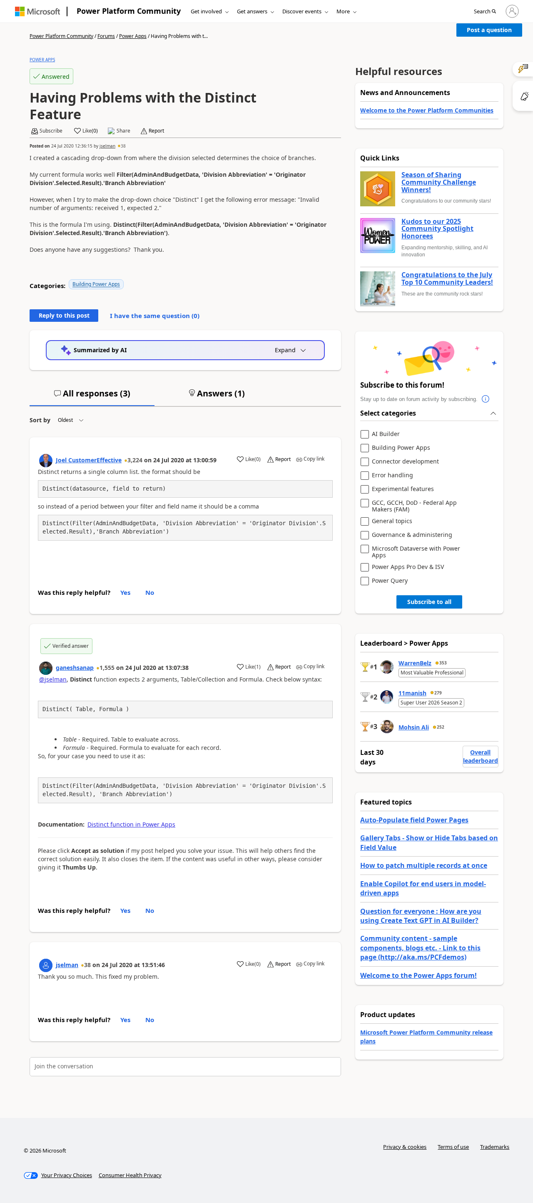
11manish (412, 693)
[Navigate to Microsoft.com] (37, 11)
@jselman (53, 679)
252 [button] (440, 727)
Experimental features (403, 489)
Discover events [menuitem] (301, 11)
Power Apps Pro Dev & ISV (408, 567)
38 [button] (123, 146)
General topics (392, 521)
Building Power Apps (96, 284)
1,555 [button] (107, 668)
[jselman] (45, 965)
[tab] (92, 397)
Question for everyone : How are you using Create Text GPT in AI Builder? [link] (420, 916)
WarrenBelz (415, 663)
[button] (485, 11)
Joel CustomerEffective (89, 460)
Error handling (392, 475)
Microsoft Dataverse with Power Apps (416, 551)
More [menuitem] (343, 11)
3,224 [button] (134, 460)
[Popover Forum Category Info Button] (486, 399)
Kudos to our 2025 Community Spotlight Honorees (437, 229)
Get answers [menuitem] (252, 11)
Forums (106, 36)
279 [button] (438, 693)
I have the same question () (154, 315)
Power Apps (133, 36)
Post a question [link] (489, 30)
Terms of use (453, 1146)
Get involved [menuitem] (206, 11)
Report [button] (156, 131)
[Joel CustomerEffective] (45, 460)
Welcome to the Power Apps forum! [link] (418, 975)
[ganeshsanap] (45, 668)
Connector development (405, 461)
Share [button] (123, 131)
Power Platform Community (129, 11)
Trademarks (494, 1146)
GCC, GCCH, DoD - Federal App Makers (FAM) (414, 505)
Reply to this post (64, 315)
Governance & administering (412, 535)
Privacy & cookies (404, 1146)
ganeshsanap (75, 668)
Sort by (40, 420)
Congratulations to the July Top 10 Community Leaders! (447, 278)
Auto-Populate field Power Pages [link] (414, 820)
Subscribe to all (429, 602)
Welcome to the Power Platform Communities (426, 110)
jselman (107, 146)
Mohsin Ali (414, 727)
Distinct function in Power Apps (131, 824)
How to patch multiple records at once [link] (423, 865)
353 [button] (443, 663)
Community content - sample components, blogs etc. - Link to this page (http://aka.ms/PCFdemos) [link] (420, 948)
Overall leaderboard (480, 756)
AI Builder (386, 434)
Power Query (390, 580)
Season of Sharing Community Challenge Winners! (438, 182)
